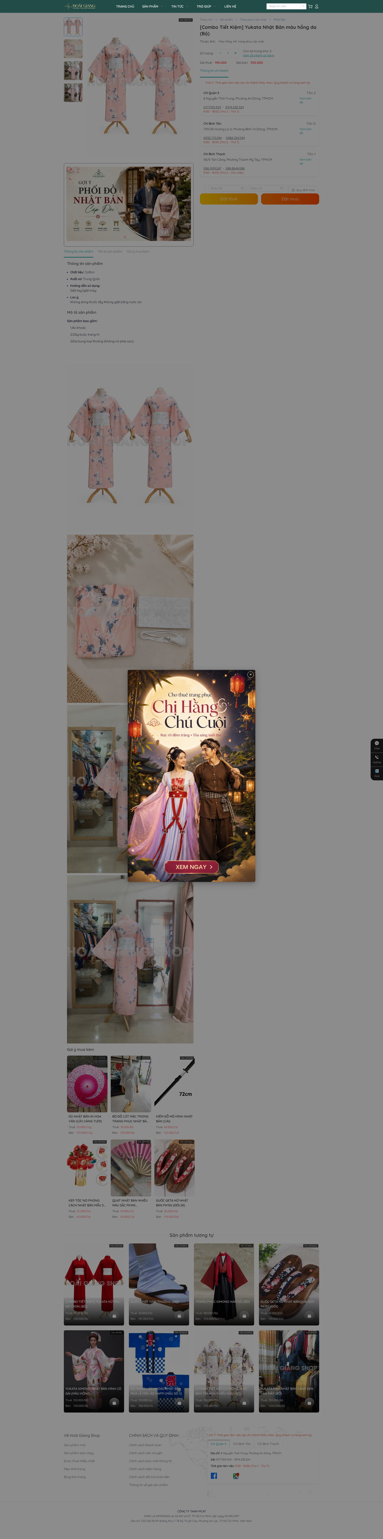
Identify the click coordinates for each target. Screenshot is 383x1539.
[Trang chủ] (89, 6)
